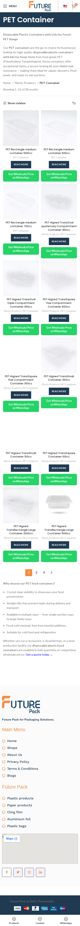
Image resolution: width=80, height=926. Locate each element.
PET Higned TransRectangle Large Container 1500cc (59, 529)
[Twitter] (18, 872)
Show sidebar (17, 103)
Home (7, 83)
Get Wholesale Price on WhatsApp (21, 176)
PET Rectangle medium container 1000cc (21, 151)
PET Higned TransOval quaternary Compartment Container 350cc (59, 226)
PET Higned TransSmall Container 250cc (59, 378)
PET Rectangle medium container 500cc (59, 151)
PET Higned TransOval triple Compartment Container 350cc (21, 303)
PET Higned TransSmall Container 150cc (21, 455)
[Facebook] (6, 872)
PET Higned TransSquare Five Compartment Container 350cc (21, 380)
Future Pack (62, 901)
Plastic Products (25, 83)
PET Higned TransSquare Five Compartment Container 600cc (59, 303)
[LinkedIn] (40, 872)
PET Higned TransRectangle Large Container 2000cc (21, 529)
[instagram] (29, 872)
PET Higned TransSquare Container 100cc (59, 455)
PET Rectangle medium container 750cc (21, 224)
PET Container (21, 157)
